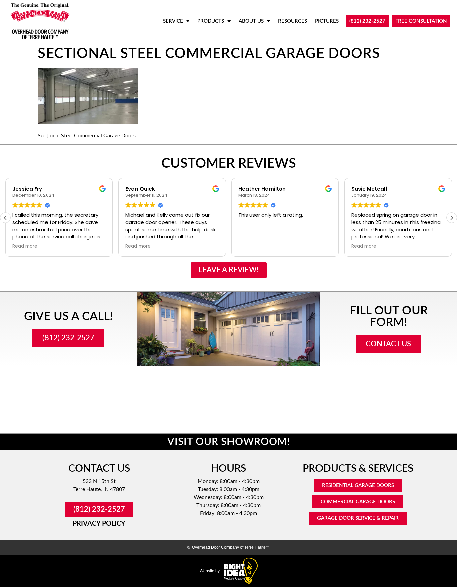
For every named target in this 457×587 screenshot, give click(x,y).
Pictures (327, 21)
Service (173, 21)
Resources (292, 21)
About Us (251, 21)
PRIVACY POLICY (99, 523)
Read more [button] (24, 246)
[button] (452, 218)
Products (210, 21)
